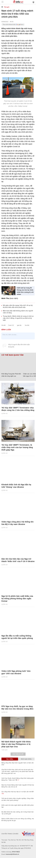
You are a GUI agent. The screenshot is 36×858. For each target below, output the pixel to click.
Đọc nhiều (9, 759)
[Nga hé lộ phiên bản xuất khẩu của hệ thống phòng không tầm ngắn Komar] (18, 582)
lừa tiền (27, 325)
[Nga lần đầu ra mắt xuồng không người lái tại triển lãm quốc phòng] (18, 622)
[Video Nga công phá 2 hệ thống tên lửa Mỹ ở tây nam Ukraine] (18, 508)
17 (18, 780)
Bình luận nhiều (26, 759)
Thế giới (6, 7)
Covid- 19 (11, 325)
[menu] (2, 2)
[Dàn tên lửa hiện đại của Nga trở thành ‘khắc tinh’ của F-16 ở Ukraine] (18, 545)
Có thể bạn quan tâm (12, 355)
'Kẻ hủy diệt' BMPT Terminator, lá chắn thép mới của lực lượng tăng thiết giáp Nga (17, 447)
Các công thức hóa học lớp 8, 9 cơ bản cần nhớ (16, 792)
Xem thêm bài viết (18, 754)
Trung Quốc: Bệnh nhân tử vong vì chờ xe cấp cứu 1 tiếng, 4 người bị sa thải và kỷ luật (18, 318)
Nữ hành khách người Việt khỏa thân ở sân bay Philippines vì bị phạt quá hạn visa (16, 744)
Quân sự (4, 413)
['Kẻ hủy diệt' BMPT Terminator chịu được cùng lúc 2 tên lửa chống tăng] (18, 394)
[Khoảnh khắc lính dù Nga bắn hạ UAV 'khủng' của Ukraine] (18, 470)
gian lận (19, 325)
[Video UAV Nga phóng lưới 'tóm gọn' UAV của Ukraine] (18, 657)
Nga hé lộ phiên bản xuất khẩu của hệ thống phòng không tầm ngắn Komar (17, 598)
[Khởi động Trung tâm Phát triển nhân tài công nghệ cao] (11, 364)
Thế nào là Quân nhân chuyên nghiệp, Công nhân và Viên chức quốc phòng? (17, 799)
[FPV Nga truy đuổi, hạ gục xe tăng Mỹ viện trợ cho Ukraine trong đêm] (18, 692)
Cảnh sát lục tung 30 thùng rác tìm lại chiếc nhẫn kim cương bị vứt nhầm (25, 291)
